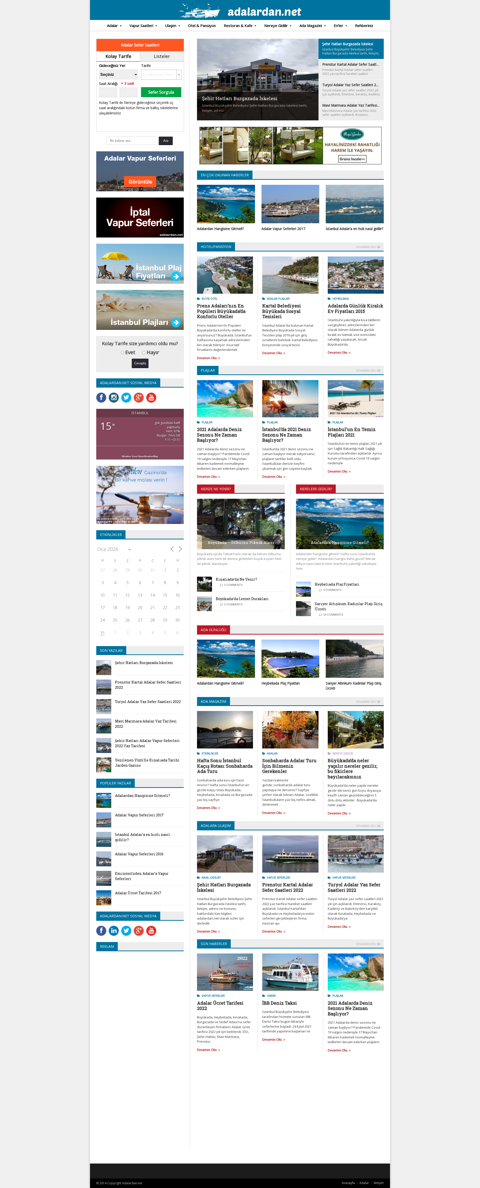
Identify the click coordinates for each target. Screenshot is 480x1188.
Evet (129, 352)
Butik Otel (210, 298)
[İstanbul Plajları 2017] (140, 291)
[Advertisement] (138, 991)
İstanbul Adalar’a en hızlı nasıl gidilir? (354, 228)
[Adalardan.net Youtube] (152, 394)
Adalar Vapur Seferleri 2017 (283, 228)
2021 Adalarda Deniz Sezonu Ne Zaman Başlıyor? (219, 434)
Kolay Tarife (118, 56)
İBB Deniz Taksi (279, 1003)
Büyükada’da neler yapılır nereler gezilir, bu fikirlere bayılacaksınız (353, 768)
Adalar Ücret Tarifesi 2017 (138, 893)
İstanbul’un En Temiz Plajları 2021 (352, 432)
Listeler (162, 56)
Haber (271, 995)
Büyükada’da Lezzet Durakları (242, 598)
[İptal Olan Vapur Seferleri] (140, 199)
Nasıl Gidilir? (211, 877)
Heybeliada (340, 298)
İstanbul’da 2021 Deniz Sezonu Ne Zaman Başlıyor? (286, 434)
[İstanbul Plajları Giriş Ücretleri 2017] (140, 245)
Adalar (272, 753)
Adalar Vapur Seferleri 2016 (139, 854)
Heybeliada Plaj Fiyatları (337, 584)
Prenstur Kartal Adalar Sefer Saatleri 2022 (287, 887)
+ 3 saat (127, 83)
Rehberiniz (364, 25)
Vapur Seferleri (278, 877)
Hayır (152, 352)
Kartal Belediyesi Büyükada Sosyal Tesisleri (281, 311)
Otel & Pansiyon (202, 25)
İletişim (379, 1183)
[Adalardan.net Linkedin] (115, 927)
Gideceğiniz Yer (112, 65)
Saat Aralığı (108, 83)
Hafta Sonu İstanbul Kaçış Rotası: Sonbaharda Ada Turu (224, 765)
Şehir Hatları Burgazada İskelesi (224, 887)
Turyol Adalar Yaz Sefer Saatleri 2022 (354, 887)
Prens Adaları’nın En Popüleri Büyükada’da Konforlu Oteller (221, 311)
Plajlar (207, 422)
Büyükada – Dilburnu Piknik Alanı (241, 542)
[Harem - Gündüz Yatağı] (291, 129)
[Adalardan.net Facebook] (102, 394)
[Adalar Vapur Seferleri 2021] (140, 153)
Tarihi (145, 65)
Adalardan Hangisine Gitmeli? (220, 228)
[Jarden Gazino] (140, 467)
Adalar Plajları (278, 298)
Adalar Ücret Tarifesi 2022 (220, 1005)
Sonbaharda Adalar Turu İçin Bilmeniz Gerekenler (289, 765)
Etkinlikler (210, 753)
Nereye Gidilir (342, 753)
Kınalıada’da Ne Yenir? (236, 579)
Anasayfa (348, 1183)
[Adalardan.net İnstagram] (115, 394)
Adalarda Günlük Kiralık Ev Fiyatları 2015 (355, 308)
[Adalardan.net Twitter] (127, 394)
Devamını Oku (366, 246)
